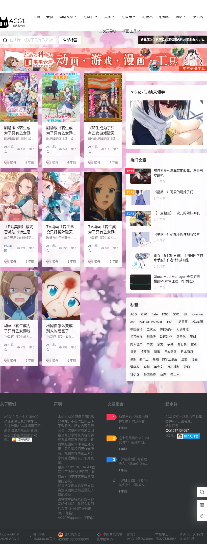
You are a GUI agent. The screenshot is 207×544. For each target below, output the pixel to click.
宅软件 (89, 16)
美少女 (158, 367)
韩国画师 (150, 374)
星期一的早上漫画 (165, 359)
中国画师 (136, 329)
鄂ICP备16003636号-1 (44, 536)
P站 (169, 322)
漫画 (195, 359)
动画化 (181, 337)
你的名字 (166, 329)
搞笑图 (145, 352)
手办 (170, 344)
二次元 (151, 329)
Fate (154, 314)
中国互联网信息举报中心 (109, 536)
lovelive (197, 314)
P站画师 (182, 322)
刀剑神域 (182, 329)
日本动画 (170, 352)
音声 (163, 374)
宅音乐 (126, 16)
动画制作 (166, 337)
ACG (133, 314)
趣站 (179, 16)
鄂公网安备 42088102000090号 (73, 536)
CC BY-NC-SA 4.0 (78, 467)
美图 (107, 16)
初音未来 (136, 337)
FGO (165, 314)
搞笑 (133, 352)
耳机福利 (173, 367)
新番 (157, 352)
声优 (150, 344)
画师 (147, 367)
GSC (176, 314)
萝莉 (187, 367)
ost (132, 322)
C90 (144, 314)
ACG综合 (9, 147)
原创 (193, 337)
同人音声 (136, 344)
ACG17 (13, 539)
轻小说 (134, 374)
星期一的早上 (139, 359)
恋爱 (160, 344)
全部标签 (70, 40)
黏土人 (174, 374)
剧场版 (151, 337)
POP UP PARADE (151, 322)
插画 (194, 344)
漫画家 (134, 367)
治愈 (184, 359)
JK (185, 314)
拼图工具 (129, 31)
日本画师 (187, 352)
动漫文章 (66, 16)
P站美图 (8, 246)
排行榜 (182, 344)
